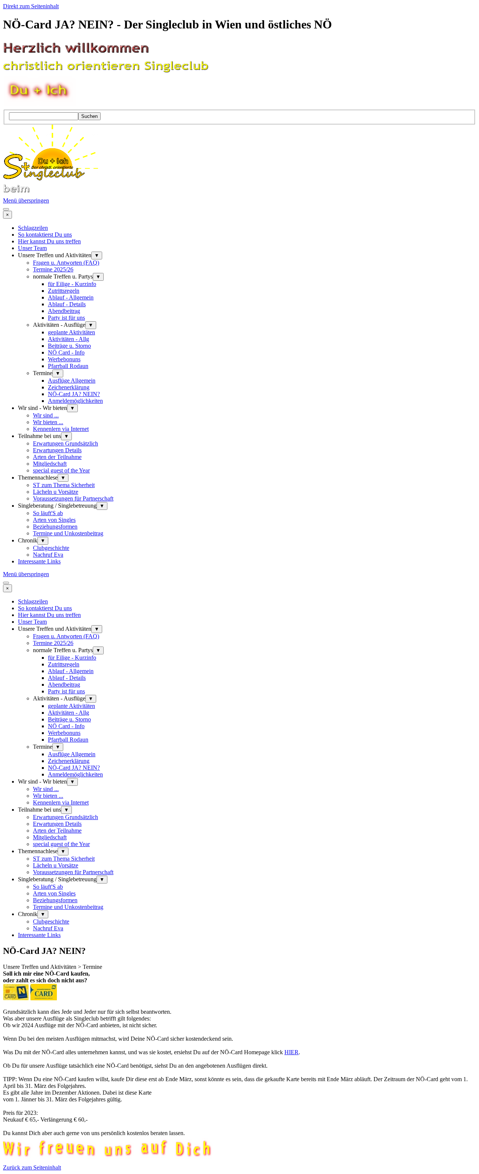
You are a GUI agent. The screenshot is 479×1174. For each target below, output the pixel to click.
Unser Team (32, 248)
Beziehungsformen (55, 526)
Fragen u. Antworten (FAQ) (66, 262)
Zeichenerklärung (68, 387)
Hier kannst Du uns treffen (49, 241)
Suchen (89, 116)
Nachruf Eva (48, 554)
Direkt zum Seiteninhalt (31, 6)
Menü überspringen (26, 200)
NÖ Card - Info (66, 352)
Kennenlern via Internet (61, 429)
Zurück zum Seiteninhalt (32, 1167)
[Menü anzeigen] (6, 209)
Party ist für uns (66, 317)
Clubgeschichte (51, 548)
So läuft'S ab (48, 513)
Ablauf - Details (67, 304)
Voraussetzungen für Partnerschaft (73, 498)
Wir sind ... (46, 415)
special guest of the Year (61, 470)
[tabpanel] (239, 1053)
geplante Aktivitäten (71, 332)
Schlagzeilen (33, 228)
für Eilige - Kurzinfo (72, 284)
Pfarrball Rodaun (68, 366)
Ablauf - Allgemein (71, 297)
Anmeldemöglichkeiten (75, 401)
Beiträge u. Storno (69, 346)
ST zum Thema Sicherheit (64, 485)
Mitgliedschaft (50, 463)
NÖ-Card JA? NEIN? (74, 394)
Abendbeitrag (64, 311)
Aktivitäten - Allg (68, 339)
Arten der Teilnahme (57, 457)
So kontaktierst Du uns (45, 234)
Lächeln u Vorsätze (55, 492)
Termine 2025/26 (53, 269)
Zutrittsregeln (63, 291)
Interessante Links (39, 561)
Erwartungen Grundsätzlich (65, 443)
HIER (291, 1052)
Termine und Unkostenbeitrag (68, 533)
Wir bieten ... (48, 422)
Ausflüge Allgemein (71, 380)
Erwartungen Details (57, 450)
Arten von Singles (54, 520)
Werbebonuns (64, 359)
